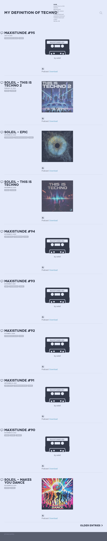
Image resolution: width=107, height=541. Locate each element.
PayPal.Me (57, 21)
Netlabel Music (59, 11)
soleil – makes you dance (18, 481)
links (55, 19)
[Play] (43, 68)
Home (55, 4)
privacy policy (9, 534)
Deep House (8, 236)
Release (56, 12)
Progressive (9, 137)
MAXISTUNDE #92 (19, 331)
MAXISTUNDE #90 (19, 430)
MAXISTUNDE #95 (19, 33)
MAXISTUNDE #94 (19, 231)
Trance (19, 435)
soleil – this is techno (18, 183)
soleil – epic (16, 132)
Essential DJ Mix (59, 6)
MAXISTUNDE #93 (19, 281)
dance (7, 435)
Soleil (21, 38)
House (7, 488)
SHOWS (56, 7)
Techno (13, 90)
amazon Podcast (59, 16)
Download (53, 71)
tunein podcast (59, 17)
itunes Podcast (59, 14)
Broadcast (57, 9)
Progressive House (11, 38)
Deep (6, 286)
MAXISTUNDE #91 (19, 380)
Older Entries (90, 525)
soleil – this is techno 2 (18, 84)
